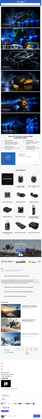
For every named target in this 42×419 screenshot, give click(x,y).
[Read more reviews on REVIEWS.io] (8, 161)
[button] (1, 2)
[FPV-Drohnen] (20, 17)
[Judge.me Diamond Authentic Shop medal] (18, 349)
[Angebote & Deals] (20, 123)
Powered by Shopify (14, 388)
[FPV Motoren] (20, 102)
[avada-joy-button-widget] (2, 416)
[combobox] (20, 4)
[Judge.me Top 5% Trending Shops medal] (35, 349)
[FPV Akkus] (20, 81)
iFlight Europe (7, 388)
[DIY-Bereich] (20, 59)
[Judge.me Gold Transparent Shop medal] (22, 349)
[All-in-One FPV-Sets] (20, 38)
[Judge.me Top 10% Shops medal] (27, 352)
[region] (28, 158)
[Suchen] (39, 4)
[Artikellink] (20, 311)
